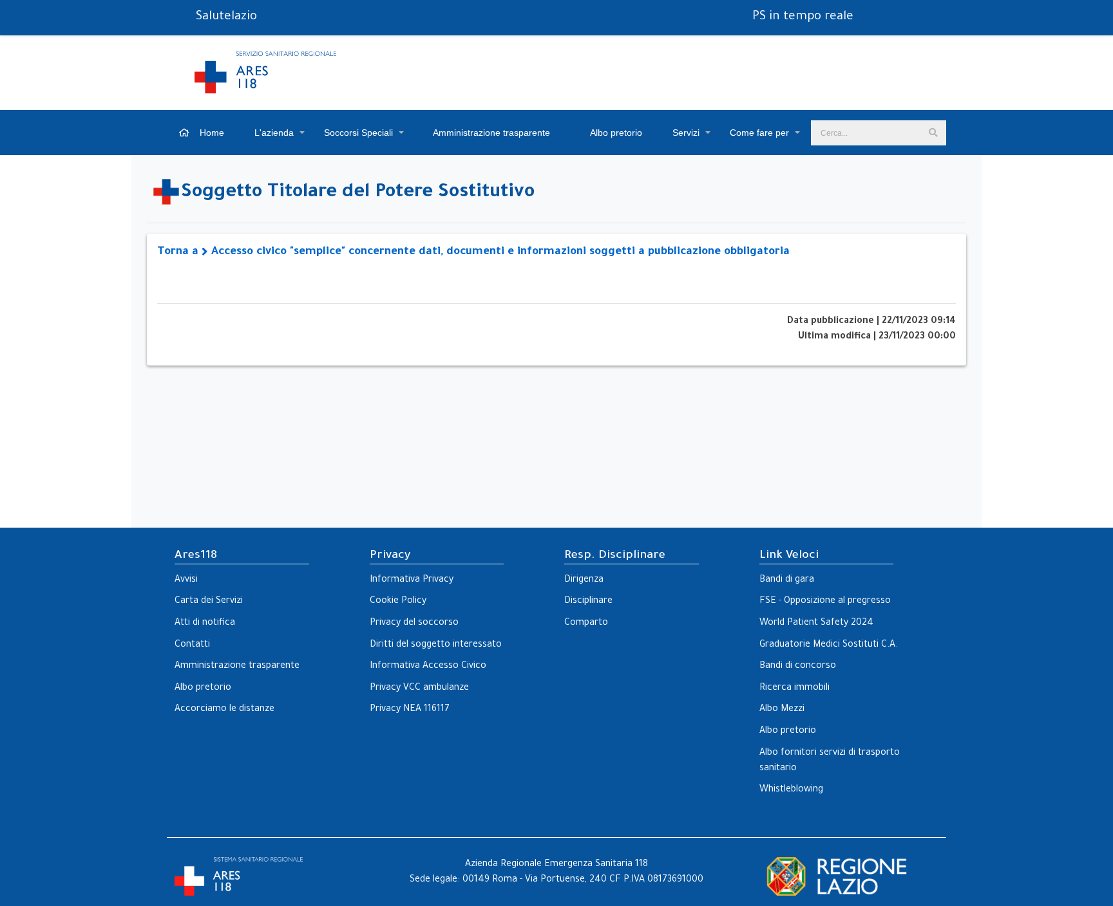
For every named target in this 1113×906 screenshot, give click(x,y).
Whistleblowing (791, 790)
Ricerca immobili (794, 688)
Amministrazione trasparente (490, 132)
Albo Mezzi (781, 710)
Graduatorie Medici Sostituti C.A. (828, 645)
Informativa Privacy (411, 580)
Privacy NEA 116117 (410, 710)
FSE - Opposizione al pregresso (825, 601)
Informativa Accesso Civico (428, 666)
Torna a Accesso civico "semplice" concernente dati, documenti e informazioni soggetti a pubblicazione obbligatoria (473, 252)
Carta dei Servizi (209, 601)
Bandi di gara (786, 580)
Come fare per (759, 132)
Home (210, 132)
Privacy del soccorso (414, 623)
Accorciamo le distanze (224, 710)
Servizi (685, 132)
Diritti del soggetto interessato (436, 645)
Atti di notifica (205, 623)
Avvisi (186, 580)
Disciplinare (588, 601)
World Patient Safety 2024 (816, 623)
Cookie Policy (398, 601)
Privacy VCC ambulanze (419, 688)
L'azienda (274, 132)
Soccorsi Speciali (358, 132)
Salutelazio (226, 17)
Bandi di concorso (797, 666)
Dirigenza (584, 580)
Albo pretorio (615, 132)
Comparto (586, 623)
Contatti (192, 645)
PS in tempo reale (802, 17)
